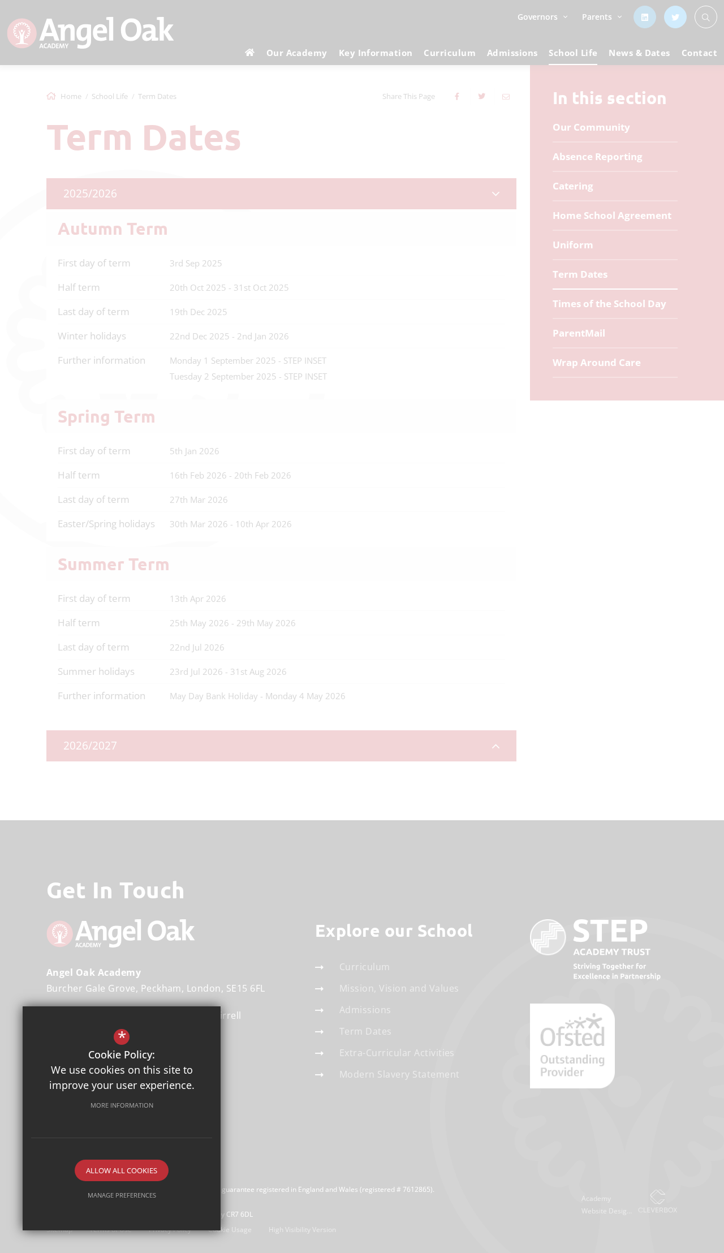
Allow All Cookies (121, 1170)
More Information (121, 1105)
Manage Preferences (122, 1195)
